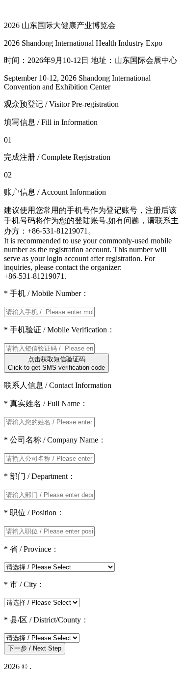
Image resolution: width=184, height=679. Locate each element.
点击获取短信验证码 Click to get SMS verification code (56, 363)
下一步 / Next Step (34, 648)
